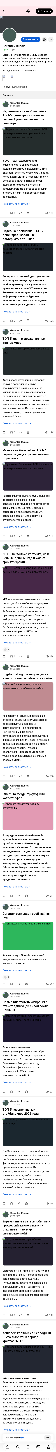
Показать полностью (15, 203)
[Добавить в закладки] (11, 896)
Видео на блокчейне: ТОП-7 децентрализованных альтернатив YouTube (22, 235)
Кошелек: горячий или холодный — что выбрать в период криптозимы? (26, 1337)
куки (22, 1437)
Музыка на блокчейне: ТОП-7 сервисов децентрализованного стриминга (26, 454)
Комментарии (19, 86)
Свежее (6, 95)
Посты (6, 86)
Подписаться (30, 39)
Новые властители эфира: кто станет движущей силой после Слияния (25, 1006)
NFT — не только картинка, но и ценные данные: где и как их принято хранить (25, 558)
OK (47, 1437)
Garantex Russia (19, 103)
